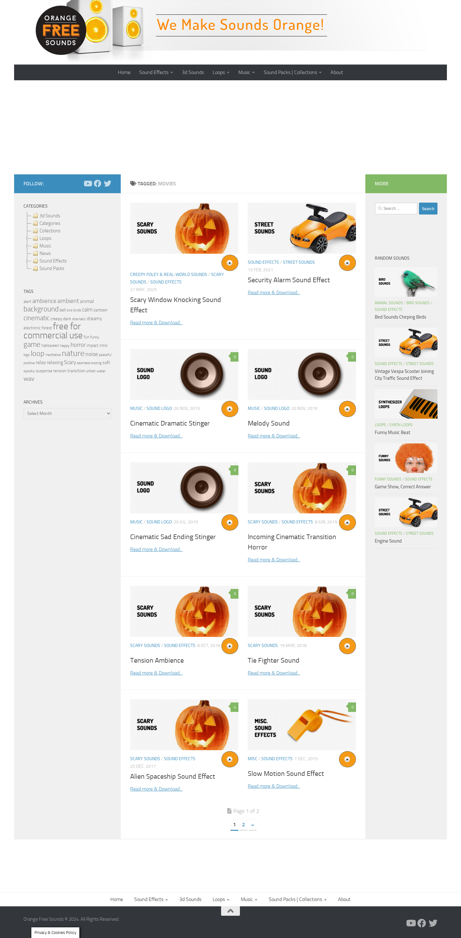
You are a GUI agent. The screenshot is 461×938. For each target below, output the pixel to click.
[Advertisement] (230, 127)
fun (86, 337)
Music (244, 72)
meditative (53, 355)
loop (38, 353)
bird (69, 310)
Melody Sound (269, 423)
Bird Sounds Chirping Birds (400, 317)
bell (63, 310)
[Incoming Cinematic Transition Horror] (302, 487)
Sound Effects (153, 72)
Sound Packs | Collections (290, 72)
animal (87, 301)
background (41, 309)
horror (78, 345)
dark (67, 318)
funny (94, 337)
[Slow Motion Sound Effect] (302, 724)
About (337, 72)
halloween (50, 345)
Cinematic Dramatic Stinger (170, 423)
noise (91, 354)
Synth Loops (401, 425)
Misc (252, 758)
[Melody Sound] (302, 374)
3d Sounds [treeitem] (50, 216)
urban (91, 370)
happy (65, 345)
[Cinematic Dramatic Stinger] (184, 374)
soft (106, 362)
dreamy (94, 318)
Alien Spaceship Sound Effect (172, 776)
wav (29, 378)
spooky (29, 371)
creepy (56, 318)
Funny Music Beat (392, 432)
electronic (32, 328)
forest (47, 328)
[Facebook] (97, 183)
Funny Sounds (388, 479)
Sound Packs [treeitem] (52, 268)
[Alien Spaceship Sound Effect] (184, 724)
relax (41, 362)
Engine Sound (388, 541)
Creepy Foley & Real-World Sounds (168, 274)
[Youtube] (87, 183)
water (101, 371)
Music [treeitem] (45, 246)
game (32, 344)
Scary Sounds (263, 522)
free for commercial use (53, 331)
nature (73, 353)
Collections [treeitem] (50, 231)
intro (103, 345)
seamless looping (89, 363)
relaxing (55, 362)
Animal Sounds (389, 303)
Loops (219, 72)
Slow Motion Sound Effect (286, 774)
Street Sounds (299, 262)
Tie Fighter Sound (273, 660)
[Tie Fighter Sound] (302, 611)
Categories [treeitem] (50, 223)
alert (27, 301)
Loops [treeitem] (45, 238)
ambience (44, 301)
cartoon (100, 310)
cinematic (37, 318)
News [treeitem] (45, 253)
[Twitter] (107, 183)
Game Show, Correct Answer (403, 487)
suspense (44, 370)
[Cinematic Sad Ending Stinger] (184, 487)
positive (29, 363)
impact (92, 345)
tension (59, 370)
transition (76, 371)
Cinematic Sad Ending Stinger (173, 537)
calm (87, 310)
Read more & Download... (156, 323)
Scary (70, 362)
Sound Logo (159, 408)
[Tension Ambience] (184, 611)
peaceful (105, 354)
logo (27, 355)
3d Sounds (193, 72)
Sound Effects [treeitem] (53, 261)
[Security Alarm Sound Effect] (302, 228)
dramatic (79, 319)
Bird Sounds (418, 303)
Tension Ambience (157, 660)
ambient (68, 301)
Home (124, 72)
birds (77, 310)
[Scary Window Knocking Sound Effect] (184, 228)
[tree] (67, 242)
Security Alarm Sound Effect (289, 280)
